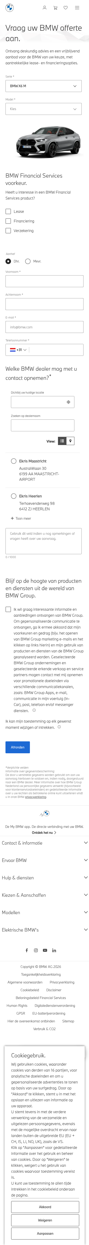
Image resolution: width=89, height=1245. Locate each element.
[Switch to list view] (62, 441)
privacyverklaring (35, 797)
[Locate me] (68, 402)
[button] (42, 470)
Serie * (9, 76)
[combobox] (42, 402)
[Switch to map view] (70, 441)
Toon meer (23, 518)
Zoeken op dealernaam (25, 416)
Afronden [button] (17, 747)
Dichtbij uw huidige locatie (27, 392)
